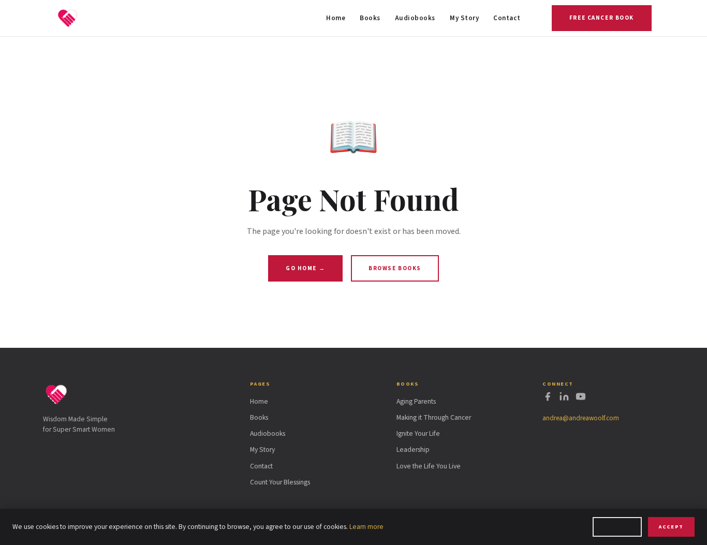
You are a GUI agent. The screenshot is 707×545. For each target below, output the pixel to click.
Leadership (413, 449)
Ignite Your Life (418, 433)
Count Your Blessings (280, 482)
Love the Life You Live (428, 466)
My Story (464, 18)
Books (370, 18)
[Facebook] (547, 398)
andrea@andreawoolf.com (580, 418)
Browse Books (395, 268)
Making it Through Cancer (433, 417)
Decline (616, 527)
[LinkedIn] (564, 398)
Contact (507, 18)
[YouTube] (581, 398)
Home (335, 18)
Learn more (366, 527)
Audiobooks (415, 18)
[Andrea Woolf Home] (67, 18)
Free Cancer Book (601, 18)
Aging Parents (416, 401)
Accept (671, 527)
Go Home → (305, 268)
